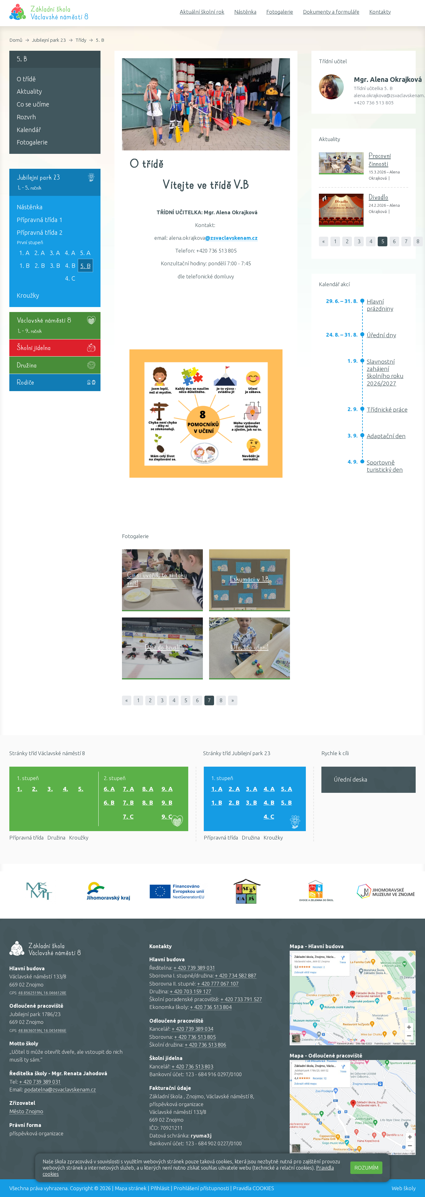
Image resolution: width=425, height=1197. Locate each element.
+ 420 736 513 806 (205, 1045)
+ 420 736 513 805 (195, 1037)
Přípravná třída (26, 837)
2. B (40, 265)
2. (34, 788)
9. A (167, 788)
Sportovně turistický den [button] (385, 466)
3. (50, 788)
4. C (70, 278)
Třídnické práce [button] (387, 409)
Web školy (404, 1188)
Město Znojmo (26, 1111)
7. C (128, 816)
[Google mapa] (353, 998)
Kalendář (29, 129)
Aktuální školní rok (202, 12)
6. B (109, 802)
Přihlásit (160, 1188)
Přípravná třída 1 (40, 219)
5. (80, 788)
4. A (70, 252)
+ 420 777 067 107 (218, 983)
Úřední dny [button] (381, 335)
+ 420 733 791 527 (241, 999)
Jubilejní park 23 (49, 40)
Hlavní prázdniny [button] (380, 305)
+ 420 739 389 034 (192, 1029)
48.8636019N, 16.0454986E (42, 1030)
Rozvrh (26, 117)
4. (65, 788)
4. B (70, 265)
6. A (109, 788)
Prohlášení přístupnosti (201, 1188)
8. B (147, 802)
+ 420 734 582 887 (235, 975)
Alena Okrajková (388, 79)
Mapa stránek (131, 1188)
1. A (24, 252)
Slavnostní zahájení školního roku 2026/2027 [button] (385, 372)
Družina (56, 837)
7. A (128, 788)
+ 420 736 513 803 (192, 1066)
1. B (24, 265)
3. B (55, 265)
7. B (128, 802)
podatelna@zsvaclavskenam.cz (60, 1089)
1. (19, 788)
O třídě (26, 79)
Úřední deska (350, 779)
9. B (166, 802)
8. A (147, 788)
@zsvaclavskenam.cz (231, 238)
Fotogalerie (279, 12)
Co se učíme (33, 104)
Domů (15, 40)
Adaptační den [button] (386, 436)
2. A (39, 252)
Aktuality (29, 91)
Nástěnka (245, 12)
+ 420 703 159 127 (190, 991)
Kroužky (28, 295)
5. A (85, 252)
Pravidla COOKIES (253, 1188)
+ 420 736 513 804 (210, 1007)
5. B (100, 40)
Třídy (81, 40)
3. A (54, 252)
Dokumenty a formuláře (331, 12)
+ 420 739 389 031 (40, 1082)
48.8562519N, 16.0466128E (42, 993)
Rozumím (366, 1168)
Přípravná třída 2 (40, 232)
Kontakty (380, 12)
